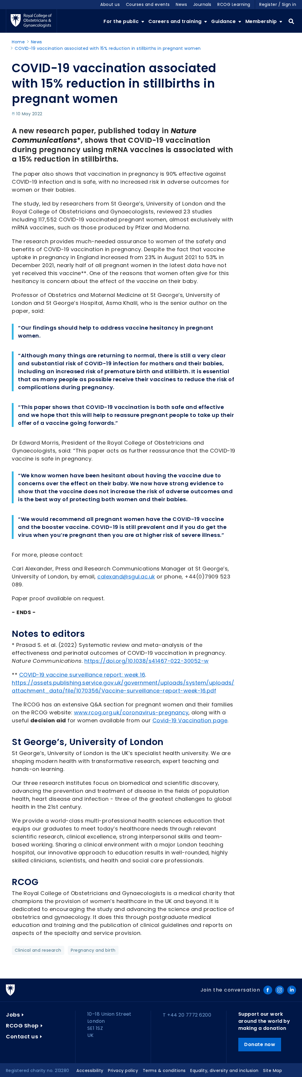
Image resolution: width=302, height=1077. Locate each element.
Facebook (267, 990)
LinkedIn (291, 990)
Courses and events (148, 4)
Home (18, 42)
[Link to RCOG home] (31, 21)
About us (110, 4)
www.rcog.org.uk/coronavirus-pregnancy (131, 712)
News (181, 4)
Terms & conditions (164, 1070)
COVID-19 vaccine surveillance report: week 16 (82, 674)
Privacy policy (123, 1070)
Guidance (224, 21)
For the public (122, 21)
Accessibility (90, 1070)
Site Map (272, 1070)
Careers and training (175, 21)
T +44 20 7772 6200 (187, 1015)
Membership (261, 21)
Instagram (279, 990)
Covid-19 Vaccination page (190, 720)
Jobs (13, 1014)
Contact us (22, 1036)
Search (291, 21)
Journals (202, 4)
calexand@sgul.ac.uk (126, 576)
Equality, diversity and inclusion (224, 1070)
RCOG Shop (22, 1025)
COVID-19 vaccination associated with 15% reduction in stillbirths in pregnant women (108, 48)
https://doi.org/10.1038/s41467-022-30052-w (146, 661)
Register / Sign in (277, 4)
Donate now (259, 1044)
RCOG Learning (233, 4)
